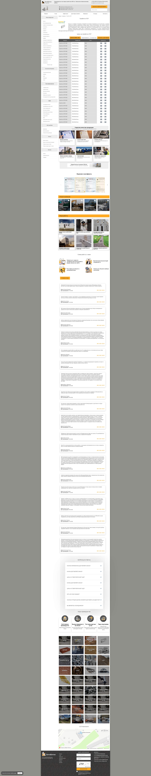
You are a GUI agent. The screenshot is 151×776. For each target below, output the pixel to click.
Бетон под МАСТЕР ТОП (47, 57)
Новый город (45, 89)
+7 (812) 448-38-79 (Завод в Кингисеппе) (99, 1)
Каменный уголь (46, 155)
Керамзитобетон (46, 36)
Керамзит (45, 78)
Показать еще (49, 64)
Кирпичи (44, 28)
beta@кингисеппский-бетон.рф (97, 2)
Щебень (44, 74)
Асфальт (44, 30)
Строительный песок (47, 72)
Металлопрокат (46, 130)
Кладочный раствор (47, 59)
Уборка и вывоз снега (47, 144)
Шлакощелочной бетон (47, 51)
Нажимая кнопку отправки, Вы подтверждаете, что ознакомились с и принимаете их (84, 773)
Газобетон (45, 26)
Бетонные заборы (46, 110)
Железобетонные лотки (47, 119)
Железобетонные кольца (47, 112)
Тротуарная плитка (49, 83)
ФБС (44, 117)
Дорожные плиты (46, 121)
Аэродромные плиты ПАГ (47, 106)
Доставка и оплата (75, 13)
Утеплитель (45, 32)
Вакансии (85, 13)
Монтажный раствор (47, 23)
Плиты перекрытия (46, 108)
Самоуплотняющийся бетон (48, 55)
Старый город (45, 87)
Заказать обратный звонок (99, 6)
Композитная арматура (47, 132)
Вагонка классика (46, 91)
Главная (46, 13)
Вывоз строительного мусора (48, 142)
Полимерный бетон (46, 49)
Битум (44, 153)
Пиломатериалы (46, 34)
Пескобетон (45, 62)
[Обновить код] (85, 764)
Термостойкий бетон (47, 47)
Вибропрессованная (47, 95)
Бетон (44, 21)
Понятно (20, 773)
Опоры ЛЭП (45, 115)
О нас (56, 13)
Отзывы (95, 13)
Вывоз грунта (45, 140)
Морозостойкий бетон (47, 45)
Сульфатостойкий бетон (47, 40)
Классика (45, 93)
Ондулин (44, 157)
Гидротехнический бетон (47, 42)
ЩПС (44, 76)
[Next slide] (107, 184)
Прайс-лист (65, 13)
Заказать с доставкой (103, 37)
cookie (15, 773)
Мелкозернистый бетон (47, 53)
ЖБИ (49, 100)
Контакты (105, 13)
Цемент (44, 38)
